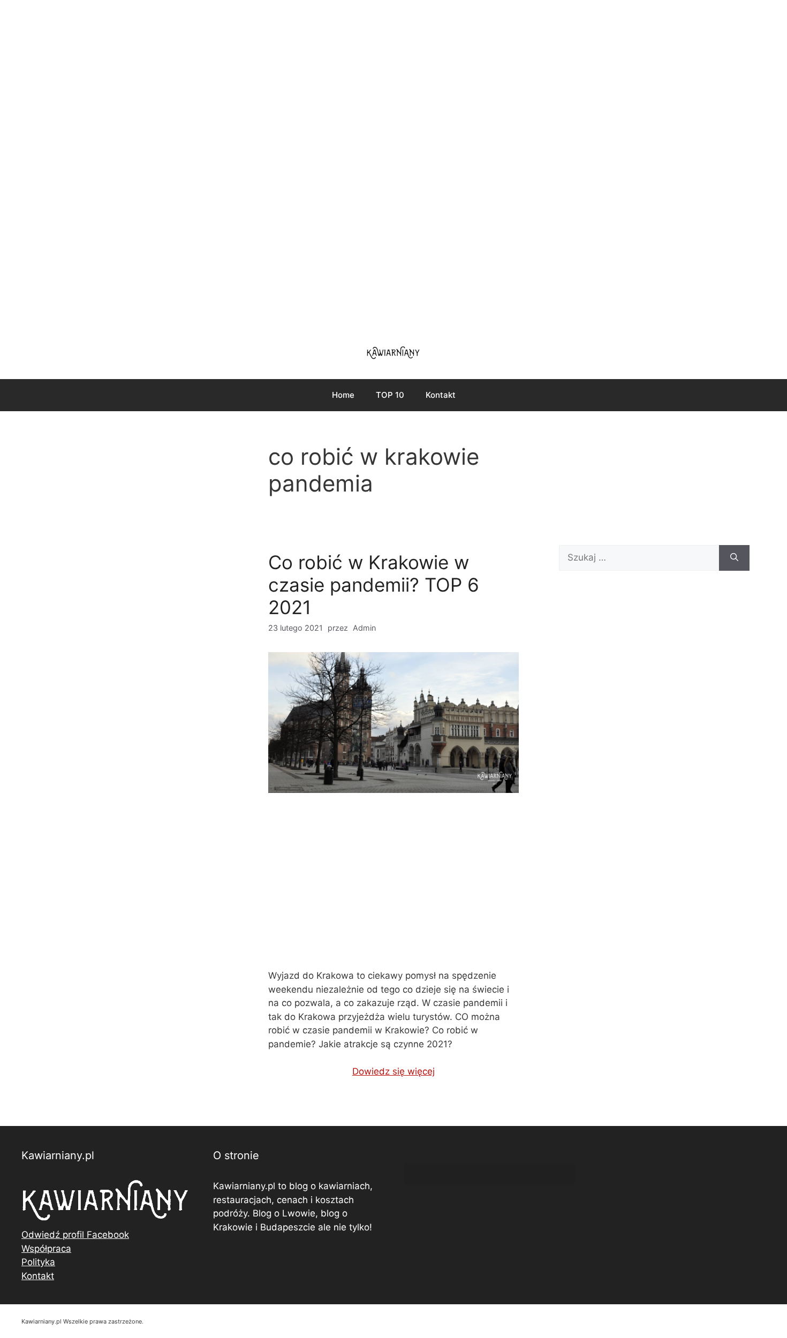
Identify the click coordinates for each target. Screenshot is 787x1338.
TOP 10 (390, 395)
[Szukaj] (734, 558)
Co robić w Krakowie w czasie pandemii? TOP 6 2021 (373, 584)
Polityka (38, 1262)
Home (343, 395)
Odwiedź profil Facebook (75, 1234)
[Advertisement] (393, 166)
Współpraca (46, 1248)
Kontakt (441, 395)
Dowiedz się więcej (393, 1071)
